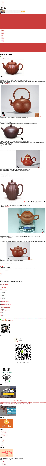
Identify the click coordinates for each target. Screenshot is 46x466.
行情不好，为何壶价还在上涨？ (6, 304)
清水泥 (12, 402)
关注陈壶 (3, 5)
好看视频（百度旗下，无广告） (5, 431)
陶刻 (28, 403)
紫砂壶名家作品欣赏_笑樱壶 (5, 310)
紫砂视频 (3, 23)
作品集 (2, 460)
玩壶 (16, 402)
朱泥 (2, 402)
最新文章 (3, 1)
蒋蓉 (15, 403)
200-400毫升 (3, 440)
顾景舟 (31, 403)
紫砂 (25, 402)
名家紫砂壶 (19, 400)
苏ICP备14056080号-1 (4, 464)
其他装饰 (4, 27)
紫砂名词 (1, 273)
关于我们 (3, 2)
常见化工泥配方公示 (10, 237)
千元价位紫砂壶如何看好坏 (5, 307)
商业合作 (3, 4)
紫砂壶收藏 (37, 402)
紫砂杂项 (3, 15)
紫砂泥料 (3, 20)
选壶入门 (3, 22)
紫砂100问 (3, 461)
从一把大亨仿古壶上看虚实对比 (7, 83)
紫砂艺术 (7, 403)
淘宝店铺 (3, 32)
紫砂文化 (43, 402)
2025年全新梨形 (3, 287)
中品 (2, 48)
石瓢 (18, 402)
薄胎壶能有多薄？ (7, 206)
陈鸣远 (23, 403)
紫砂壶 (2, 14)
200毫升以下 (3, 439)
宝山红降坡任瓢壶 (4, 290)
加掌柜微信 (3, 320)
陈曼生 (21, 403)
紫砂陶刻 (4, 26)
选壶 (2, 46)
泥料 (2, 43)
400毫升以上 (3, 442)
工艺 (2, 45)
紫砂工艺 (3, 25)
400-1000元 (3, 441)
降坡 (2, 51)
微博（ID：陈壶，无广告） (5, 434)
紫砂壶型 (3, 21)
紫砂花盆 (4, 19)
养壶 (14, 400)
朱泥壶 (5, 402)
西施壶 (17, 403)
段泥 (8, 402)
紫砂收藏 (3, 24)
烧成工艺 (4, 28)
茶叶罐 (3, 18)
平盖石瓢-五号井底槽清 (4, 284)
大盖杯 (3, 17)
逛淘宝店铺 (7, 320)
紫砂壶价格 (34, 402)
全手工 (11, 400)
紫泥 (2, 49)
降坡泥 (26, 403)
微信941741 (4, 58)
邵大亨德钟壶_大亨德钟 (5, 301)
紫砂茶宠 (9, 403)
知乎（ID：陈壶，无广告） (5, 435)
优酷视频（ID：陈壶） (4, 432)
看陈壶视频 (11, 320)
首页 (2, 29)
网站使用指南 (3, 463)
